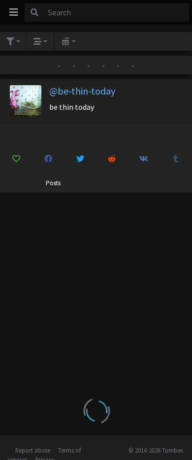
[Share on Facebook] (48, 158)
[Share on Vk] (144, 158)
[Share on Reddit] (112, 158)
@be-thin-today (82, 91)
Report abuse (32, 450)
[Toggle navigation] (14, 12)
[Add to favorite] (16, 158)
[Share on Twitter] (80, 158)
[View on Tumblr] (176, 158)
